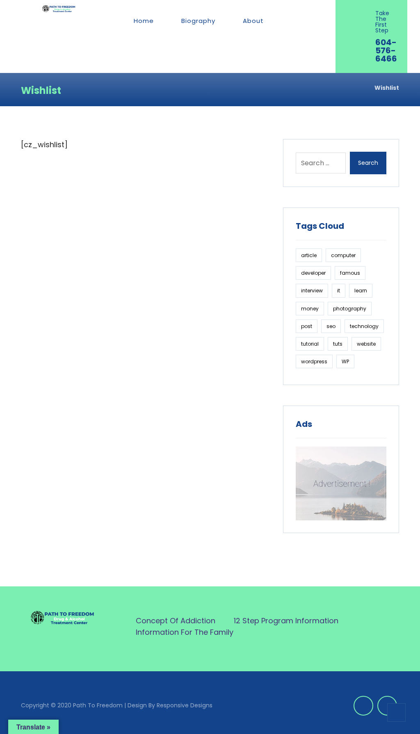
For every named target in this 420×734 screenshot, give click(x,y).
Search (368, 163)
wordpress (314, 361)
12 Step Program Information (286, 620)
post (306, 326)
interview (312, 290)
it (338, 290)
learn (360, 290)
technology (364, 326)
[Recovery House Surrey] (58, 8)
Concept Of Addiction (175, 620)
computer (343, 255)
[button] (288, 21)
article (309, 255)
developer (313, 272)
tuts (337, 343)
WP (345, 361)
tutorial (310, 343)
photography (349, 308)
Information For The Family (184, 632)
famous (350, 272)
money (310, 308)
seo (331, 326)
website (366, 343)
